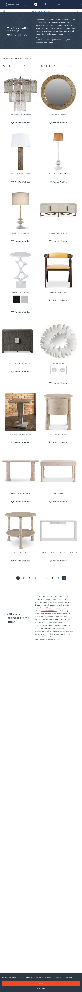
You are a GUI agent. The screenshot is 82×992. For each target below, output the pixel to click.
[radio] (16, 299)
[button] (20, 122)
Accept (41, 983)
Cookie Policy (40, 988)
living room (46, 628)
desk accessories (49, 611)
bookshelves (58, 608)
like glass (59, 619)
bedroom (60, 628)
